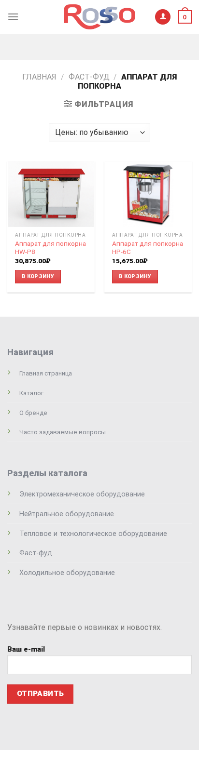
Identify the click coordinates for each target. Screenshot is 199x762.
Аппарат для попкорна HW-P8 (50, 248)
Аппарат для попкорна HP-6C (147, 248)
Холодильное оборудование (67, 573)
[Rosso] (99, 16)
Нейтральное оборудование (66, 514)
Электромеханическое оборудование (82, 494)
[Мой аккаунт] (163, 17)
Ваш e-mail (26, 649)
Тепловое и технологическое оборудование (93, 534)
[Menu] (13, 16)
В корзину (38, 276)
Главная (39, 76)
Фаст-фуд (89, 76)
